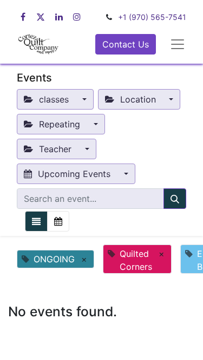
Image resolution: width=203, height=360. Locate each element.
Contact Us (125, 44)
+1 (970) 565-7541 (152, 17)
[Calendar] (58, 221)
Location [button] (138, 99)
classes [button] (53, 99)
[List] (36, 221)
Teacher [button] (55, 149)
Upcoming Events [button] (74, 173)
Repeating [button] (59, 124)
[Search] (174, 198)
